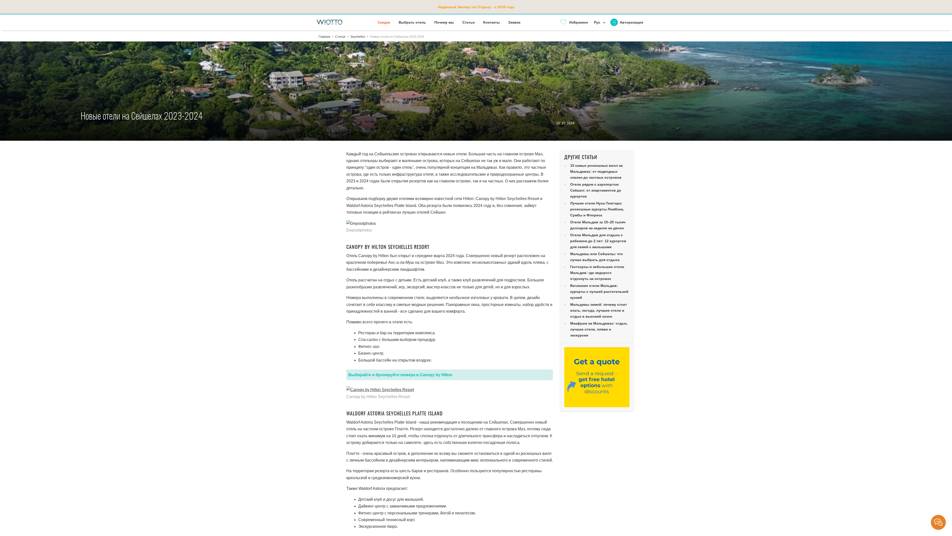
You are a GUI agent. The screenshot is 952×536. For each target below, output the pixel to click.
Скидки (384, 22)
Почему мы (444, 22)
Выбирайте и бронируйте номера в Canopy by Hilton (400, 375)
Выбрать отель (412, 22)
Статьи (468, 22)
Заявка (514, 22)
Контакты (491, 22)
